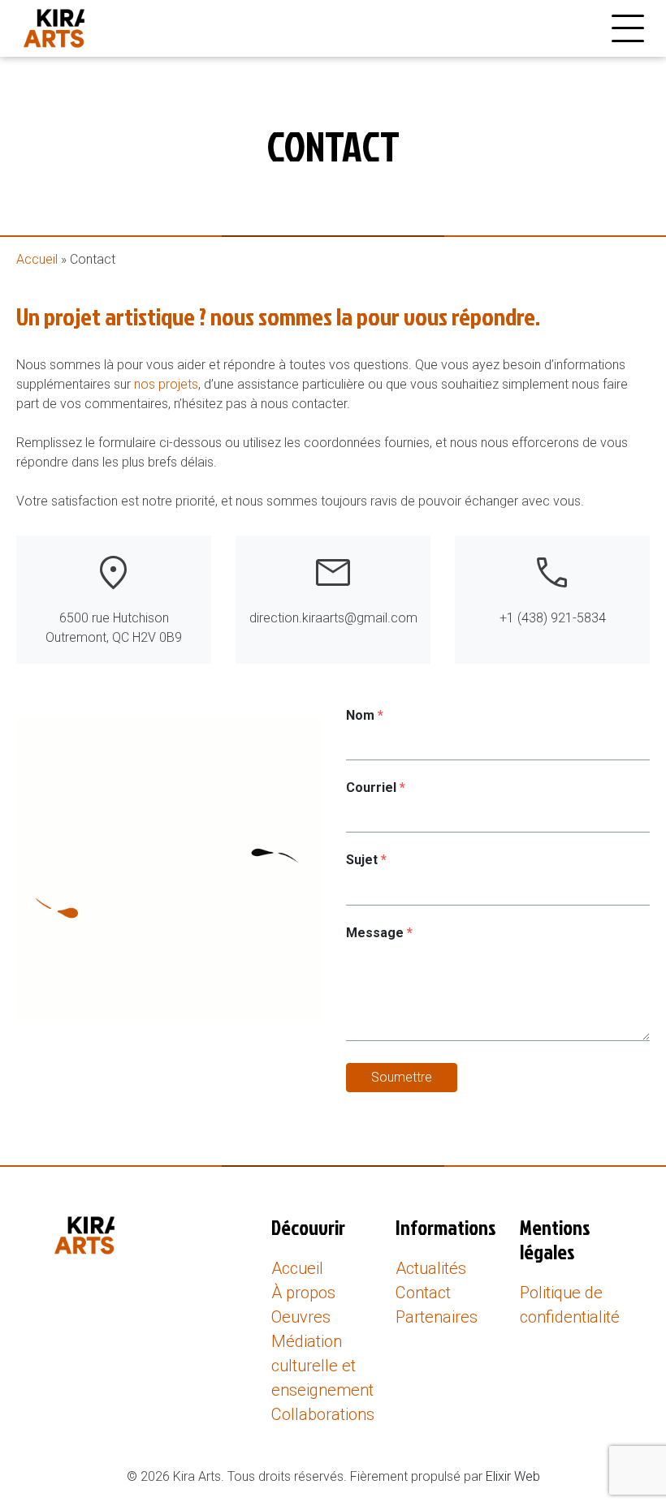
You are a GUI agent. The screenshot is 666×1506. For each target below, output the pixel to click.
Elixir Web (513, 1476)
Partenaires (437, 1317)
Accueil (37, 259)
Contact (423, 1292)
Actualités (431, 1268)
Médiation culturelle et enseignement (322, 1366)
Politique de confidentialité (570, 1305)
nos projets (166, 384)
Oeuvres (301, 1317)
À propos (303, 1292)
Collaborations (322, 1414)
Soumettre (401, 1077)
